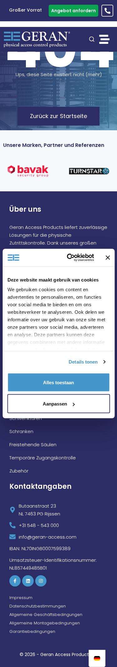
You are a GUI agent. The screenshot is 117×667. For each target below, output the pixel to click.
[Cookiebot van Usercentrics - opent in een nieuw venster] (70, 258)
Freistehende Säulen (32, 444)
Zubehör (18, 471)
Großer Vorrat (21, 11)
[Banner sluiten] (107, 257)
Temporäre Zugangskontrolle (42, 457)
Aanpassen (55, 403)
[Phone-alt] (107, 11)
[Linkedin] (27, 581)
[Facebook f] (15, 581)
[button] (104, 39)
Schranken (21, 431)
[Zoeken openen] (92, 39)
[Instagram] (40, 581)
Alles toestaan (58, 382)
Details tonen (83, 362)
